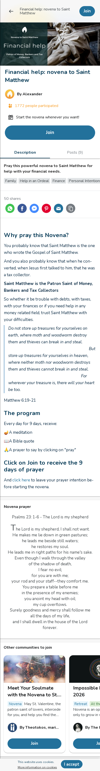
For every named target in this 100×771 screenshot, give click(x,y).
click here (21, 480)
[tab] (25, 152)
